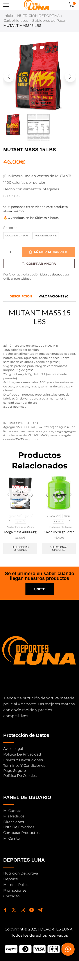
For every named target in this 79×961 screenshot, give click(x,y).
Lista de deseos (51, 274)
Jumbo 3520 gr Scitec (58, 532)
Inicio (8, 16)
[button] (6, 5)
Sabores (10, 228)
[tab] (20, 296)
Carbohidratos (16, 20)
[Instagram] (23, 910)
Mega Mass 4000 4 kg (20, 532)
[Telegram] (40, 910)
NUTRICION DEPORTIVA (38, 16)
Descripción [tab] (20, 296)
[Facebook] (5, 910)
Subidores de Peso (48, 20)
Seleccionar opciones (20, 548)
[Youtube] (31, 910)
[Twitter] (14, 910)
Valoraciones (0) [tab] (54, 296)
